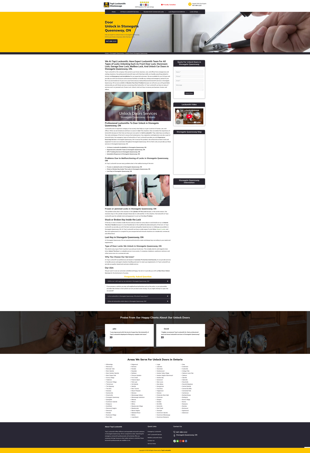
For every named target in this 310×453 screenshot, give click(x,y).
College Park (185, 371)
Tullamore (109, 380)
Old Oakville (134, 384)
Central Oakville (186, 386)
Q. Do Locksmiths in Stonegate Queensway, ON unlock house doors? (128, 296)
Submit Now (189, 93)
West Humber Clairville (112, 373)
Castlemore (185, 393)
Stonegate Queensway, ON (186, 435)
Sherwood (109, 410)
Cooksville (185, 369)
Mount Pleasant (136, 391)
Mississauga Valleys (137, 395)
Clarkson (184, 375)
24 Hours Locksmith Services (129, 12)
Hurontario (160, 369)
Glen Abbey (160, 384)
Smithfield (109, 406)
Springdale (109, 399)
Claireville (185, 380)
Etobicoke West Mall (163, 395)
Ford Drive (160, 388)
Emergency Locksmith (154, 431)
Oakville (133, 386)
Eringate (159, 399)
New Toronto (135, 388)
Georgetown (160, 386)
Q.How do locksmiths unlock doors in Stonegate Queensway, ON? (127, 301)
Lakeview (159, 366)
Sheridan (108, 413)
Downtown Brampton (163, 417)
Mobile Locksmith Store (155, 437)
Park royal (134, 382)
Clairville (184, 377)
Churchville (185, 382)
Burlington (185, 397)
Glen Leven (160, 382)
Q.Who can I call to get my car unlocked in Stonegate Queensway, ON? (128, 281)
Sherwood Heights (111, 408)
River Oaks (109, 417)
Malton (133, 415)
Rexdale (133, 369)
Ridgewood (134, 364)
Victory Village (110, 377)
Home (114, 12)
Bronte (184, 402)
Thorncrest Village (111, 382)
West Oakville (110, 371)
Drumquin (159, 410)
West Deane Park (111, 375)
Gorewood (160, 380)
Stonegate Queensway (117, 53)
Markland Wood (135, 413)
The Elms (108, 388)
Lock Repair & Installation (177, 12)
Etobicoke (160, 397)
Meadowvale (135, 408)
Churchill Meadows (187, 384)
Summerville (109, 393)
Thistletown (109, 384)
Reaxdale (134, 371)
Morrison (133, 393)
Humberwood (160, 371)
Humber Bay (160, 377)
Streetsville (109, 395)
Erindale (159, 402)
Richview (133, 366)
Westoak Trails (110, 369)
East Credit (160, 408)
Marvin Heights (135, 410)
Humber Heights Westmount (165, 375)
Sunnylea (108, 391)
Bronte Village (186, 399)
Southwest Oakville (111, 402)
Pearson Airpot (135, 380)
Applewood (185, 410)
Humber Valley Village (163, 373)
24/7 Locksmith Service (155, 434)
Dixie (183, 364)
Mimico (133, 402)
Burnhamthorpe (186, 395)
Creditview (185, 366)
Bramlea (184, 406)
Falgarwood (160, 391)
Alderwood (185, 413)
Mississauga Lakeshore (138, 397)
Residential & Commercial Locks (154, 12)
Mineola (133, 399)
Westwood (109, 366)
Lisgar (158, 364)
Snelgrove (109, 404)
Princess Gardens (136, 375)
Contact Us (151, 440)
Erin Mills (159, 404)
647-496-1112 (197, 5)
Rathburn (134, 373)
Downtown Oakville (162, 413)
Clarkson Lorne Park (187, 373)
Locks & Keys (194, 12)
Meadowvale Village (137, 406)
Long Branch (134, 417)
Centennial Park (186, 391)
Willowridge (109, 364)
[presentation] (104, 335)
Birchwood (185, 408)
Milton (133, 404)
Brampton (185, 404)
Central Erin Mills (187, 388)
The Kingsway (110, 386)
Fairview (159, 393)
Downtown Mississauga (163, 415)
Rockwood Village (111, 415)
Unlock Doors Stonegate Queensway (136, 53)
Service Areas (152, 443)
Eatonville (159, 406)
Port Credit (134, 377)
